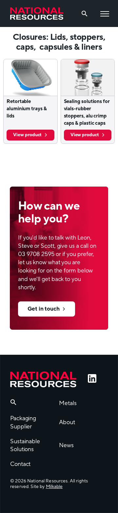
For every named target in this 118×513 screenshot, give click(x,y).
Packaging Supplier (23, 422)
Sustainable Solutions (25, 445)
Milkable (54, 487)
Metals (67, 403)
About (67, 422)
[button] (13, 403)
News (66, 445)
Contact (20, 464)
